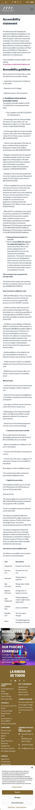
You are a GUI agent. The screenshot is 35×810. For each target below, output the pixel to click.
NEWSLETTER (12, 632)
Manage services (17, 787)
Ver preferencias (17, 803)
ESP (27, 2)
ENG (32, 2)
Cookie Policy (11, 807)
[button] (32, 768)
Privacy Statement (21, 807)
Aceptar (17, 792)
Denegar (18, 797)
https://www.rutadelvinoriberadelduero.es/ (16, 64)
